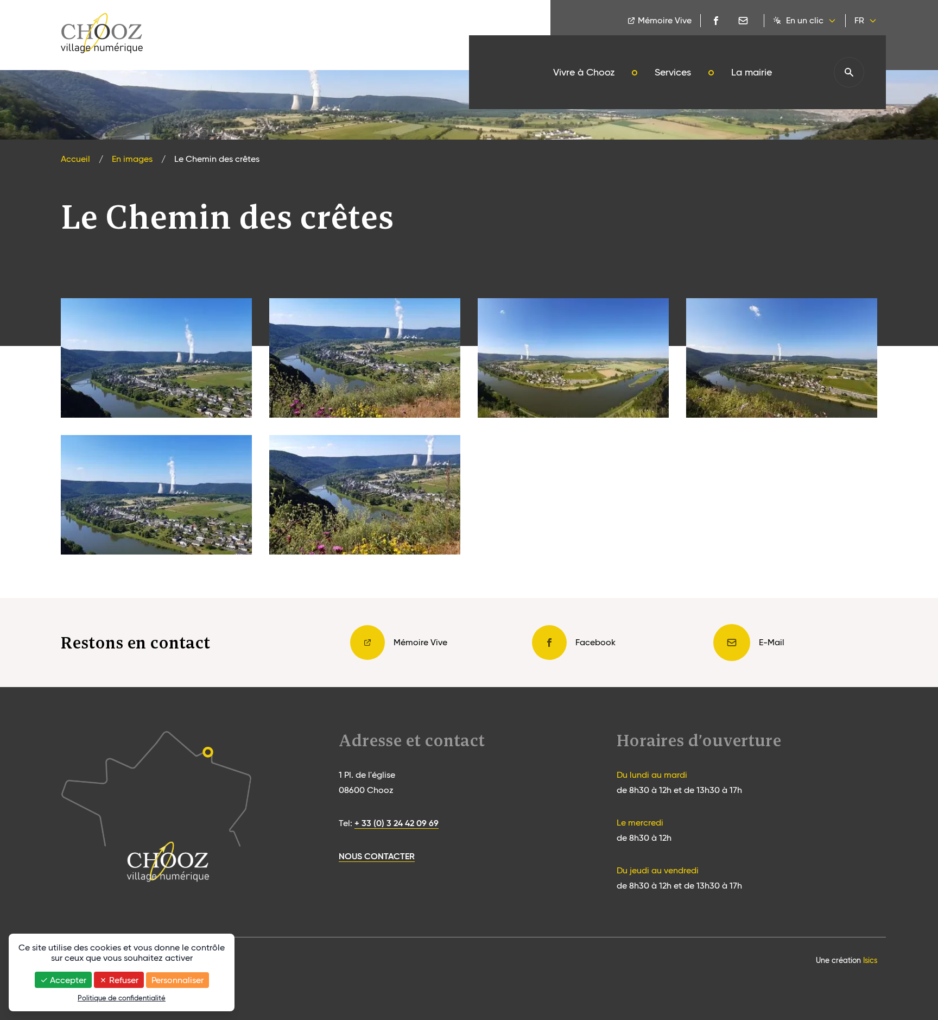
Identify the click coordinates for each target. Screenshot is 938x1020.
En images (132, 159)
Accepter (67, 980)
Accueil (75, 159)
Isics (870, 960)
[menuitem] (583, 72)
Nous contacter (377, 856)
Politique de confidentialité (122, 998)
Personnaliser (177, 980)
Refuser (122, 980)
